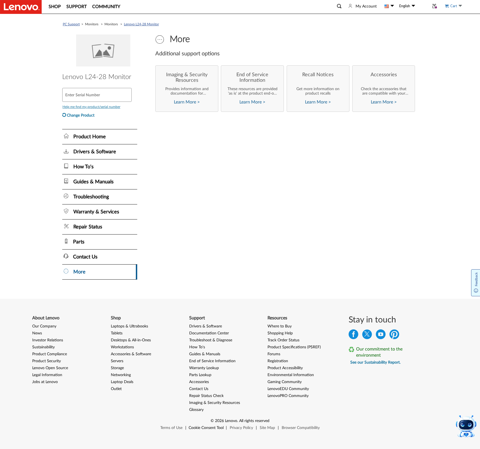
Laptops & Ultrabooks (129, 326)
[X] (367, 336)
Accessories (199, 382)
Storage (117, 368)
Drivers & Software (205, 326)
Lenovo (231, 421)
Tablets (116, 333)
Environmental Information (291, 375)
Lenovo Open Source (50, 368)
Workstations (122, 347)
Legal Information (47, 375)
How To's (197, 347)
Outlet (116, 389)
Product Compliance (49, 354)
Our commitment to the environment (379, 352)
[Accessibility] (422, 6)
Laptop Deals (122, 382)
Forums (274, 354)
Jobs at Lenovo (45, 382)
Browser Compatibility (301, 428)
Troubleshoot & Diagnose (210, 340)
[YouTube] (381, 336)
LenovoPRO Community (288, 396)
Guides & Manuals (204, 354)
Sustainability (43, 347)
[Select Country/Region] (389, 6)
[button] (339, 6)
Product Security (46, 361)
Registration (278, 361)
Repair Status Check (206, 396)
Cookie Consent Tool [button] (206, 428)
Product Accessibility (285, 368)
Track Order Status (283, 340)
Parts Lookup (200, 375)
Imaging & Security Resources (214, 403)
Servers (117, 361)
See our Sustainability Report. (375, 362)
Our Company (44, 326)
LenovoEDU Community (288, 389)
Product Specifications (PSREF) (294, 347)
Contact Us (198, 389)
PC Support (71, 24)
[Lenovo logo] (21, 7)
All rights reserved (254, 421)
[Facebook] (353, 336)
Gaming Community (285, 382)
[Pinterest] (394, 336)
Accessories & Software (131, 354)
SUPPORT (76, 6)
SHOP (55, 6)
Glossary (196, 410)
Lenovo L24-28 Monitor (141, 24)
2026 (219, 421)
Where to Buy (280, 326)
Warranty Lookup (204, 368)
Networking (121, 375)
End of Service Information (212, 361)
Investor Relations (47, 340)
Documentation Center (209, 333)
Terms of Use (171, 428)
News (37, 333)
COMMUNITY (106, 6)
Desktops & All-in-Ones (131, 340)
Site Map (267, 428)
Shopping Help (280, 333)
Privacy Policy (241, 428)
